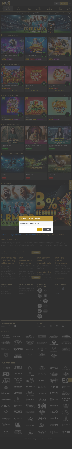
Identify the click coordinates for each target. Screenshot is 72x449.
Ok (40, 229)
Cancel (47, 229)
